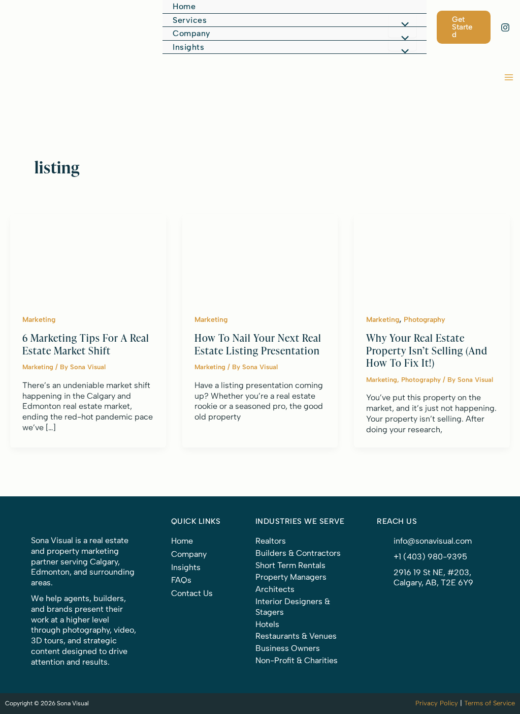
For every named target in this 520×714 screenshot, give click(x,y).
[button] (294, 20)
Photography (424, 319)
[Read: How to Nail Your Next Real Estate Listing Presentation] (260, 257)
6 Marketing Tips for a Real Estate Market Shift (85, 344)
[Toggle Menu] (402, 25)
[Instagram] (505, 27)
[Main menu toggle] (509, 77)
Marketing (38, 319)
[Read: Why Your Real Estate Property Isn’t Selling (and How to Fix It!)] (432, 257)
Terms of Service (489, 703)
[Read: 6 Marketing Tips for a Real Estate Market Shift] (88, 257)
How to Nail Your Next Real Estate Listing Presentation (257, 344)
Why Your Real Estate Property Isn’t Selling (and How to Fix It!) (427, 350)
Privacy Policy (436, 703)
